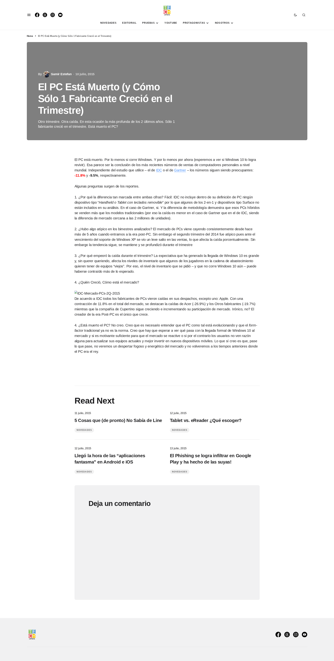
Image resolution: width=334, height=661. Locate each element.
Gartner (180, 170)
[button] (29, 15)
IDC (159, 170)
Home (30, 36)
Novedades (84, 430)
